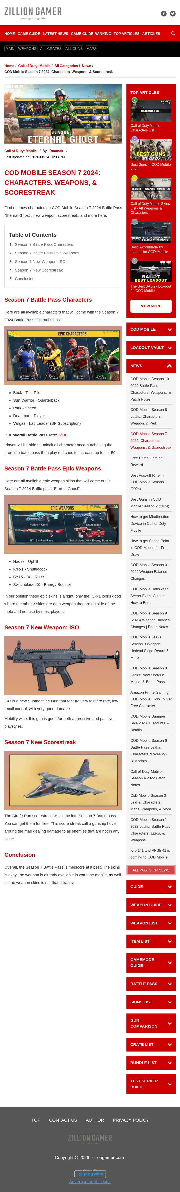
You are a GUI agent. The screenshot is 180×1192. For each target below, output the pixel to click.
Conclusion (24, 279)
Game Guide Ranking (91, 34)
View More (151, 306)
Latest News (55, 34)
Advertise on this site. (90, 1181)
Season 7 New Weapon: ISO (40, 261)
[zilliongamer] (33, 13)
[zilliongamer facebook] (164, 13)
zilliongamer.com (108, 1157)
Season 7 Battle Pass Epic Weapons (47, 253)
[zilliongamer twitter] (173, 13)
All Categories (66, 66)
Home (9, 34)
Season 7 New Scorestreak (39, 270)
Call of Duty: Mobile (34, 66)
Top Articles (127, 34)
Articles (151, 34)
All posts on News (151, 870)
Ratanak (56, 151)
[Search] (173, 33)
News (86, 66)
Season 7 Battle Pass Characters (44, 244)
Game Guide (29, 34)
